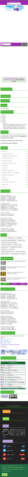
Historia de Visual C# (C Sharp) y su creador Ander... (14, 127)
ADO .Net (4, 151)
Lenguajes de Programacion (9, 156)
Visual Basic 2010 (15, 253)
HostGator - (9, 200)
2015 (3, 118)
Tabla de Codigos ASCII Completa (10, 172)
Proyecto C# (5, 165)
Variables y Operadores (8, 175)
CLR (5, 238)
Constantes (19, 238)
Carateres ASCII (11, 238)
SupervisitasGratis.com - (9, 204)
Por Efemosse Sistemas (4, 347)
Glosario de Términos (6, 244)
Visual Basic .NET (5, 253)
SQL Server (5, 168)
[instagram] (20, 406)
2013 (3, 116)
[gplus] (13, 1)
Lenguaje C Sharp (17, 244)
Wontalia (7, 215)
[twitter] (12, 1)
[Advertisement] (14, 28)
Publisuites (7, 219)
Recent (5, 283)
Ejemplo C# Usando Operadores (8, 240)
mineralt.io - (6, 226)
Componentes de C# (7, 153)
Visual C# (4, 177)
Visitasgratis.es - (9, 206)
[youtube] (15, 1)
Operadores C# (4, 247)
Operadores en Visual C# (16, 247)
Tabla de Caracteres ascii (7, 251)
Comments (23, 283)
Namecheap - (8, 196)
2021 (3, 121)
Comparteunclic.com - (9, 210)
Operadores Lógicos (7, 160)
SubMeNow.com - (9, 208)
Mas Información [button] (6, 471)
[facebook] (10, 1)
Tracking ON (17, 388)
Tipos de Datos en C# (20, 251)
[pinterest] (17, 1)
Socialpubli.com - (8, 220)
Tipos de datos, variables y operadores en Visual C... (14, 125)
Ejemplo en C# (21, 240)
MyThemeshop (9, 231)
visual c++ (4, 187)
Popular (14, 283)
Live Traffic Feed (13, 362)
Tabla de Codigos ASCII (8, 170)
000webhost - (8, 199)
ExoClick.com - (9, 223)
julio (4, 123)
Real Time (12, 388)
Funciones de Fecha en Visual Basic (16, 261)
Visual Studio (5, 179)
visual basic (5, 184)
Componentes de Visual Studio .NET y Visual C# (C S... (14, 128)
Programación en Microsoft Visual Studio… (8, 377)
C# (1, 238)
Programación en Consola (9, 163)
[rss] (18, 406)
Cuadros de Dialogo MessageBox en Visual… (8, 387)
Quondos (7, 214)
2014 (3, 117)
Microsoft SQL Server (7, 158)
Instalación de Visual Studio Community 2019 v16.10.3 (15, 124)
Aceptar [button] (4, 474)
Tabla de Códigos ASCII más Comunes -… (11, 382)
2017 (3, 120)
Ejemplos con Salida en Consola (9, 242)
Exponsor (8, 222)
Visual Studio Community (8, 182)
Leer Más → (5, 437)
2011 (3, 114)
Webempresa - (8, 198)
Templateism (7, 230)
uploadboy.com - (9, 224)
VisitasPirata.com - (7, 207)
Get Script (8, 388)
